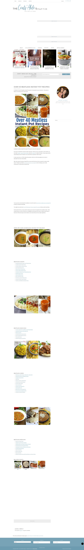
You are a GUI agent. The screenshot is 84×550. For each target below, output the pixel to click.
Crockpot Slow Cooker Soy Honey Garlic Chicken (64, 67)
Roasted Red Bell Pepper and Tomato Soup (23, 263)
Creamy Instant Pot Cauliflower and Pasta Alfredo (24, 329)
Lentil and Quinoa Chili (20, 267)
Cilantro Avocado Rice (19, 377)
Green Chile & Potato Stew (20, 269)
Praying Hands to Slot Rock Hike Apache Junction (34, 67)
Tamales (18, 153)
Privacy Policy (35, 548)
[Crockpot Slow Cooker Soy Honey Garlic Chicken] (64, 58)
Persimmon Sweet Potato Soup (21, 277)
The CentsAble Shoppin (30, 8)
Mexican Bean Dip (19, 451)
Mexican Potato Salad (19, 441)
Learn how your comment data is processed (35, 535)
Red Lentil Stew (18, 452)
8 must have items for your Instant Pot (30, 162)
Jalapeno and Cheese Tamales (21, 442)
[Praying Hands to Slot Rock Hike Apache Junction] (34, 58)
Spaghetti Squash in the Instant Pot (22, 331)
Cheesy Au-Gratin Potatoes (20, 392)
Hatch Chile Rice (19, 449)
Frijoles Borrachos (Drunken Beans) (22, 445)
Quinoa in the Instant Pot (20, 386)
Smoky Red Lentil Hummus (20, 382)
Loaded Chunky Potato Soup (21, 264)
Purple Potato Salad (19, 383)
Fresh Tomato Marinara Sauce (21, 335)
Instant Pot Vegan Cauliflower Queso (22, 376)
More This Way (54, 21)
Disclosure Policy (42, 547)
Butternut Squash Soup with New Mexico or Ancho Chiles (26, 454)
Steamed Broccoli (19, 387)
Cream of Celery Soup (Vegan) (21, 279)
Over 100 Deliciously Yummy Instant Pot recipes (31, 207)
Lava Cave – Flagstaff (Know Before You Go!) (49, 67)
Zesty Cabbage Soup (19, 274)
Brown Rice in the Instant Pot (21, 389)
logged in (21, 530)
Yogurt (22, 153)
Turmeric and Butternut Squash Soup (22, 280)
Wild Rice (17, 379)
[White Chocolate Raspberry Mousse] (19, 58)
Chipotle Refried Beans (20, 448)
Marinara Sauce (18, 332)
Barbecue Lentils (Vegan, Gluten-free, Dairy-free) (24, 374)
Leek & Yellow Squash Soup (21, 270)
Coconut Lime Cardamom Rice (21, 390)
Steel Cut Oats (25, 153)
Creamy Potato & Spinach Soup (21, 266)
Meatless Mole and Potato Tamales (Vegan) (23, 444)
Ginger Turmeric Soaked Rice (21, 380)
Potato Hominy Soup (19, 273)
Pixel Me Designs (68, 548)
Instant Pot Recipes (17, 88)
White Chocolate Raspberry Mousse (19, 67)
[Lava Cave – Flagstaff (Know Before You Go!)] (49, 58)
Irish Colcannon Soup (19, 276)
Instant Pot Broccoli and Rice (21, 338)
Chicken (33, 153)
